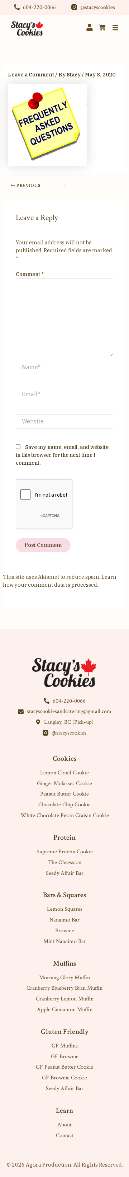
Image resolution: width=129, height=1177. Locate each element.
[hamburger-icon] (115, 28)
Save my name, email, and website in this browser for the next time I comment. (62, 455)
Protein (64, 837)
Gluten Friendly (65, 1031)
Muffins (64, 963)
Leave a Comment (31, 74)
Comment (30, 274)
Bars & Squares (64, 895)
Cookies (64, 758)
